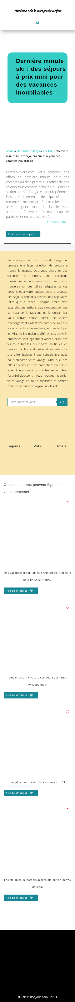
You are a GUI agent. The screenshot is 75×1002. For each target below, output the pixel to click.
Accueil (10, 151)
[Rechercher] (62, 402)
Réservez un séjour (21, 234)
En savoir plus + (58, 222)
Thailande (49, 151)
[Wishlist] (67, 502)
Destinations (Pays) (29, 151)
